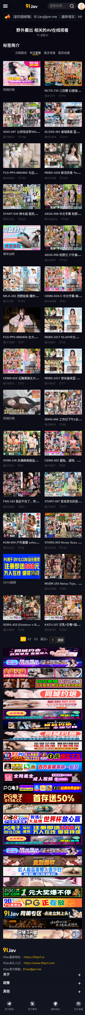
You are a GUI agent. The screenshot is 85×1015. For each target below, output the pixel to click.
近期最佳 (21, 52)
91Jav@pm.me (32, 969)
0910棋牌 (9, 582)
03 (36, 639)
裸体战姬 (9, 253)
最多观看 (49, 52)
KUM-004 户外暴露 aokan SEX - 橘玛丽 (29, 542)
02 (29, 639)
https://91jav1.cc (34, 957)
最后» (44, 639)
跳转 (61, 640)
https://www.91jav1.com (39, 963)
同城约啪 (9, 89)
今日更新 (35, 52)
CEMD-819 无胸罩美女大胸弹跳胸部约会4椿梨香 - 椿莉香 (40, 378)
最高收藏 (64, 52)
